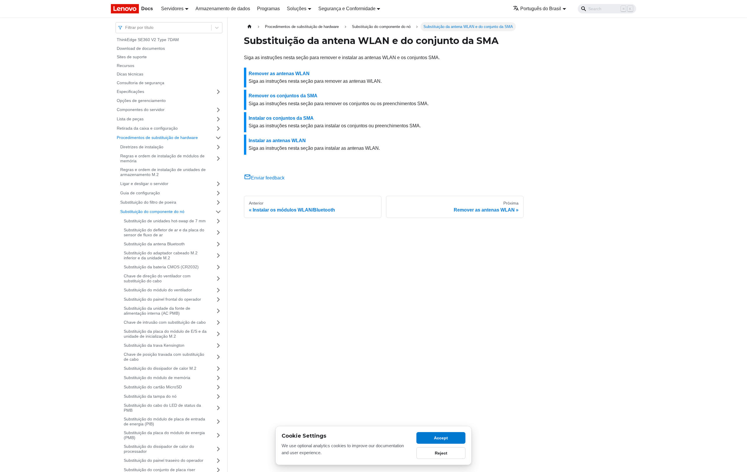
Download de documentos (141, 48)
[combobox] (125, 27)
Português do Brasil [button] (540, 8)
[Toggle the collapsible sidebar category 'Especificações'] (218, 91)
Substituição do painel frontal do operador (162, 299)
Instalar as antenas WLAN (277, 140)
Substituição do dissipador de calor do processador (159, 449)
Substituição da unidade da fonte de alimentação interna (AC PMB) (157, 311)
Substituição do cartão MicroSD (153, 387)
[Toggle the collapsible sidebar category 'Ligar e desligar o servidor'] (218, 184)
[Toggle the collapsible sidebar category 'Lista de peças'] (218, 119)
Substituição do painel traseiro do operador (163, 460)
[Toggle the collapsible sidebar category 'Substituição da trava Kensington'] (218, 345)
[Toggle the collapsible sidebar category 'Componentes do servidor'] (218, 110)
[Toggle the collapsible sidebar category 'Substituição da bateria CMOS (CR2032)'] (218, 267)
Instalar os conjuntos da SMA (281, 118)
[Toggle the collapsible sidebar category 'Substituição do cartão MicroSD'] (218, 387)
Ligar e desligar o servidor (144, 183)
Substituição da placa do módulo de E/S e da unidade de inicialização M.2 (165, 334)
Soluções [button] (296, 8)
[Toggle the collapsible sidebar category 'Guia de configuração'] (218, 193)
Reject (441, 453)
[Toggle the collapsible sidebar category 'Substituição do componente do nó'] (218, 211)
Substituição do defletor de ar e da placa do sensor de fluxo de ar (164, 232)
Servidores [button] (172, 8)
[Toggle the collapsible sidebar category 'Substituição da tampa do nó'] (218, 396)
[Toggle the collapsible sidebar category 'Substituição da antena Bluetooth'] (218, 244)
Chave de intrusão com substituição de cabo (165, 322)
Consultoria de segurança (140, 82)
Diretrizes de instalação (141, 147)
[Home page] (249, 26)
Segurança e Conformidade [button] (347, 8)
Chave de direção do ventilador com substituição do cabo (157, 278)
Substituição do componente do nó (152, 211)
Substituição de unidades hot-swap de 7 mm (165, 221)
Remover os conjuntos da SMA (283, 95)
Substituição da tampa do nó (150, 396)
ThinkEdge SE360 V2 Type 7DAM (148, 39)
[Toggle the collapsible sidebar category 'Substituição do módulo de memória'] (218, 378)
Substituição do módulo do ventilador (158, 290)
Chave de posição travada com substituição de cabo (164, 357)
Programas (268, 8)
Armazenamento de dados (223, 8)
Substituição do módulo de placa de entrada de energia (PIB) (164, 422)
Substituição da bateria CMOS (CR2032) (161, 267)
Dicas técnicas (130, 74)
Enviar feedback (268, 177)
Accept (441, 438)
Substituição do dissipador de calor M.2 (160, 368)
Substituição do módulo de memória (157, 377)
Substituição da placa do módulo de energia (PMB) (164, 435)
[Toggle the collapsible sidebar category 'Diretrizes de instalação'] (218, 147)
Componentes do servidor (141, 109)
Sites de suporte (132, 56)
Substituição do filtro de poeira (148, 202)
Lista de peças (130, 119)
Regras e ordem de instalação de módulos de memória (162, 158)
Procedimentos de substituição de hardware (157, 137)
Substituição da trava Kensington (154, 345)
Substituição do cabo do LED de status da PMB (162, 408)
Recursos (125, 65)
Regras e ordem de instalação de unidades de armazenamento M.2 (163, 172)
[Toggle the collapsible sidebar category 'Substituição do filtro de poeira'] (218, 202)
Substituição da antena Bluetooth (154, 244)
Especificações (130, 91)
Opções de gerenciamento (141, 100)
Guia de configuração (140, 193)
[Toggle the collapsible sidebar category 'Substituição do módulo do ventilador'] (218, 290)
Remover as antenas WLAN (279, 73)
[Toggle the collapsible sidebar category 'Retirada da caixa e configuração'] (218, 128)
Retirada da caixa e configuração (147, 128)
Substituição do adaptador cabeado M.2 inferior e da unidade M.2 (161, 255)
